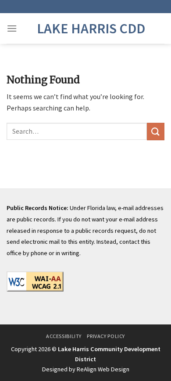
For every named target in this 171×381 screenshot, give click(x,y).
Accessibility (64, 336)
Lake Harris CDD (91, 28)
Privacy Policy (106, 336)
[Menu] (12, 28)
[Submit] (155, 131)
